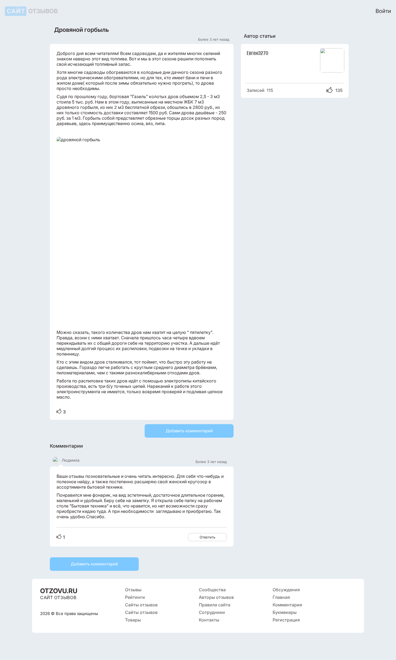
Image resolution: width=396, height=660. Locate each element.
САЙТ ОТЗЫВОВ (58, 597)
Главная (281, 597)
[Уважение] (59, 412)
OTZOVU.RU (58, 591)
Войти (383, 11)
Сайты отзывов (141, 604)
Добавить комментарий (189, 430)
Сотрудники (212, 612)
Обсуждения (286, 589)
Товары (133, 620)
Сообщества (212, 589)
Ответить (207, 537)
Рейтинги (135, 597)
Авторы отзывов (216, 597)
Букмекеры (285, 612)
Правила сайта (214, 604)
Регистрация (286, 620)
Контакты (209, 620)
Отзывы (133, 589)
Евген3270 (257, 52)
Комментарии (287, 604)
